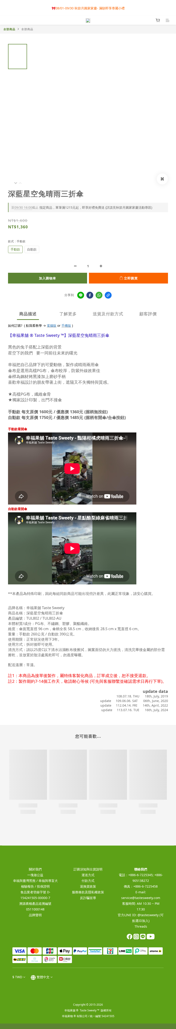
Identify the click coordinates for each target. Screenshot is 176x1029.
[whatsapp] (99, 295)
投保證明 (43, 886)
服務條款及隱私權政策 (88, 892)
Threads (141, 926)
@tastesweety (148, 915)
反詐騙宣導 (88, 898)
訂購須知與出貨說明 (88, 869)
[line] (80, 295)
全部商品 (9, 29)
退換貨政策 (88, 886)
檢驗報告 (27, 886)
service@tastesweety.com (140, 898)
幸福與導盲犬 (48, 880)
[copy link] (108, 295)
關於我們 (35, 869)
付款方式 (88, 880)
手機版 (66, 325)
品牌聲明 (35, 915)
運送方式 (88, 875)
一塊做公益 (35, 875)
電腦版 (51, 325)
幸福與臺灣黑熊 (24, 880)
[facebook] (89, 295)
